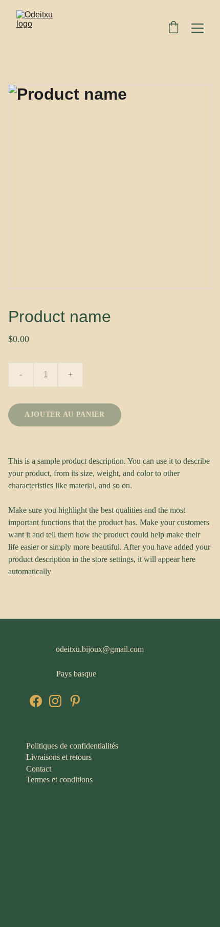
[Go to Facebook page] (36, 701)
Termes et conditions (59, 779)
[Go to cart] (173, 28)
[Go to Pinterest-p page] (75, 701)
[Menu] (197, 28)
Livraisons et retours (59, 757)
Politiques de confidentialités (73, 745)
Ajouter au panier (65, 414)
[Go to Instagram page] (55, 701)
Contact (38, 768)
